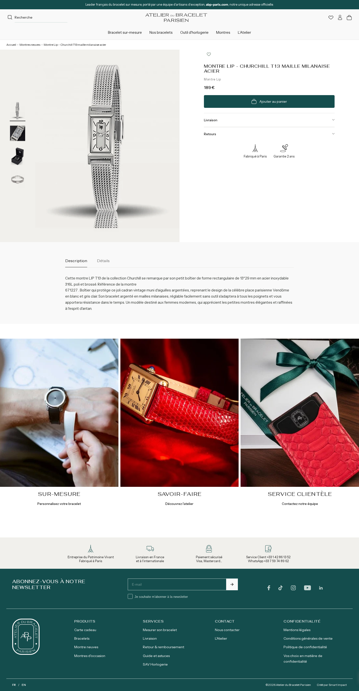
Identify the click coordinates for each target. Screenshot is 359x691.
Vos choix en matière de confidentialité (303, 659)
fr (14, 685)
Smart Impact (338, 685)
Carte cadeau (85, 630)
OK (232, 584)
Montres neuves (30, 44)
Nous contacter (227, 630)
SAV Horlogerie (155, 664)
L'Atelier (221, 638)
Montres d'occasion (89, 656)
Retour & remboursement (163, 647)
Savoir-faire (179, 493)
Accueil (11, 44)
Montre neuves (86, 647)
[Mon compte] (340, 17)
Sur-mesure (59, 493)
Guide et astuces (156, 656)
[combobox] (36, 17)
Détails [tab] (103, 260)
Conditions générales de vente (308, 638)
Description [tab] (76, 260)
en (24, 685)
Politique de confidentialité (305, 647)
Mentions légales (297, 630)
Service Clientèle (300, 493)
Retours (210, 134)
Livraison (210, 120)
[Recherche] (10, 17)
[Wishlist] (330, 17)
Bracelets (81, 638)
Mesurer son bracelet (160, 630)
